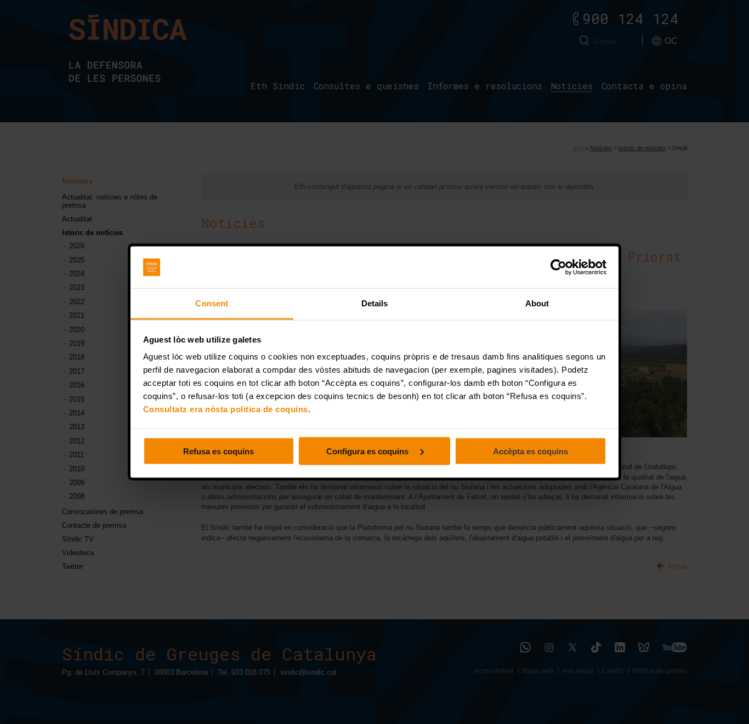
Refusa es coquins (218, 450)
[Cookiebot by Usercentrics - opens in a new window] (558, 267)
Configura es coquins (368, 450)
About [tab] (537, 303)
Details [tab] (374, 303)
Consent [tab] (211, 303)
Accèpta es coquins (530, 450)
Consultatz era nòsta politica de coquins (225, 409)
